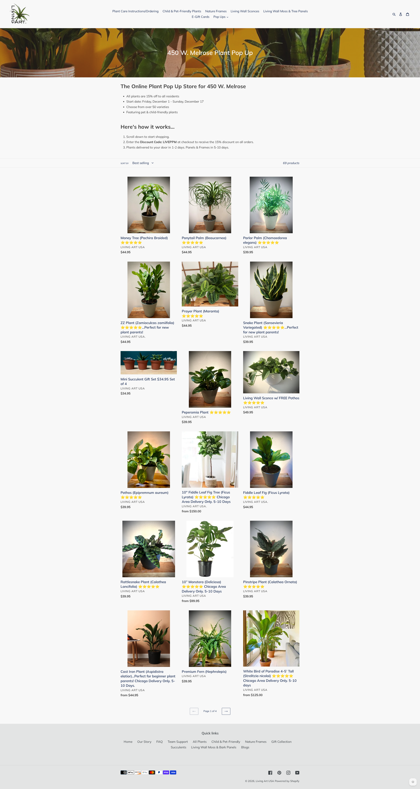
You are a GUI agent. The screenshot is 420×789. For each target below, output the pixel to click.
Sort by (125, 163)
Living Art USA (265, 781)
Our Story (144, 742)
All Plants (200, 742)
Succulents (178, 747)
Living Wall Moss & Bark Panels (213, 747)
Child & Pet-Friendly (225, 742)
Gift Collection (281, 742)
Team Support (178, 742)
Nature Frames (255, 742)
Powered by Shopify (287, 781)
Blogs (245, 747)
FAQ (159, 742)
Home (128, 742)
